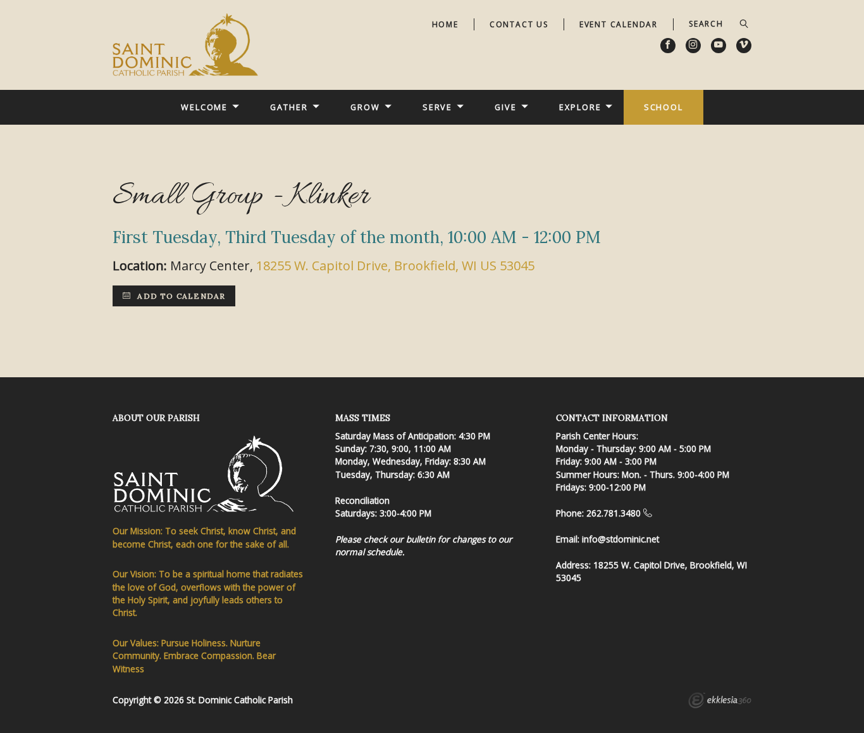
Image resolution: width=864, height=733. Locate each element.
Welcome (204, 107)
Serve (437, 107)
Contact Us (519, 24)
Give (506, 107)
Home (445, 24)
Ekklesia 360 (719, 701)
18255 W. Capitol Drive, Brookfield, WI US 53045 (395, 265)
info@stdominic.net (620, 539)
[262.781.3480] (647, 513)
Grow (365, 107)
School (663, 107)
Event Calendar (618, 24)
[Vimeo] (743, 45)
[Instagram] (693, 45)
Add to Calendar (180, 296)
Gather (288, 107)
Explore (580, 107)
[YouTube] (718, 45)
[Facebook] (668, 45)
